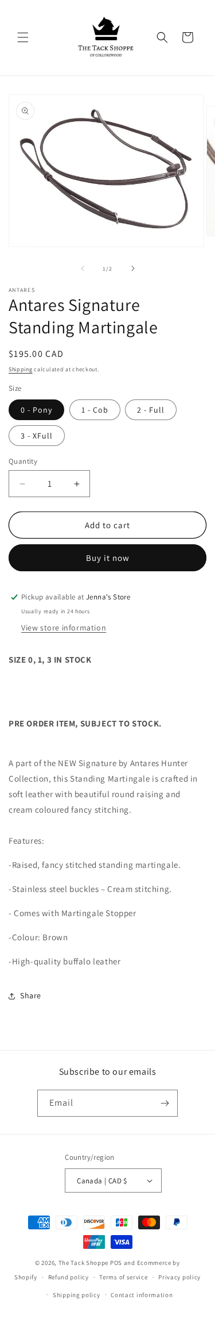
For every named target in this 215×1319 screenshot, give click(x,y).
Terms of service (123, 1277)
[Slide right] (133, 268)
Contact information (142, 1295)
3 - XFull (37, 435)
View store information (63, 627)
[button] (23, 37)
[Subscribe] (164, 1103)
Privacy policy (179, 1277)
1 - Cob (94, 410)
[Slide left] (82, 268)
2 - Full (151, 410)
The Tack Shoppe (83, 1263)
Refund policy (68, 1277)
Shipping (21, 369)
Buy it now (108, 557)
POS (116, 1263)
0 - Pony (36, 410)
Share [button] (30, 995)
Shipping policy (76, 1295)
